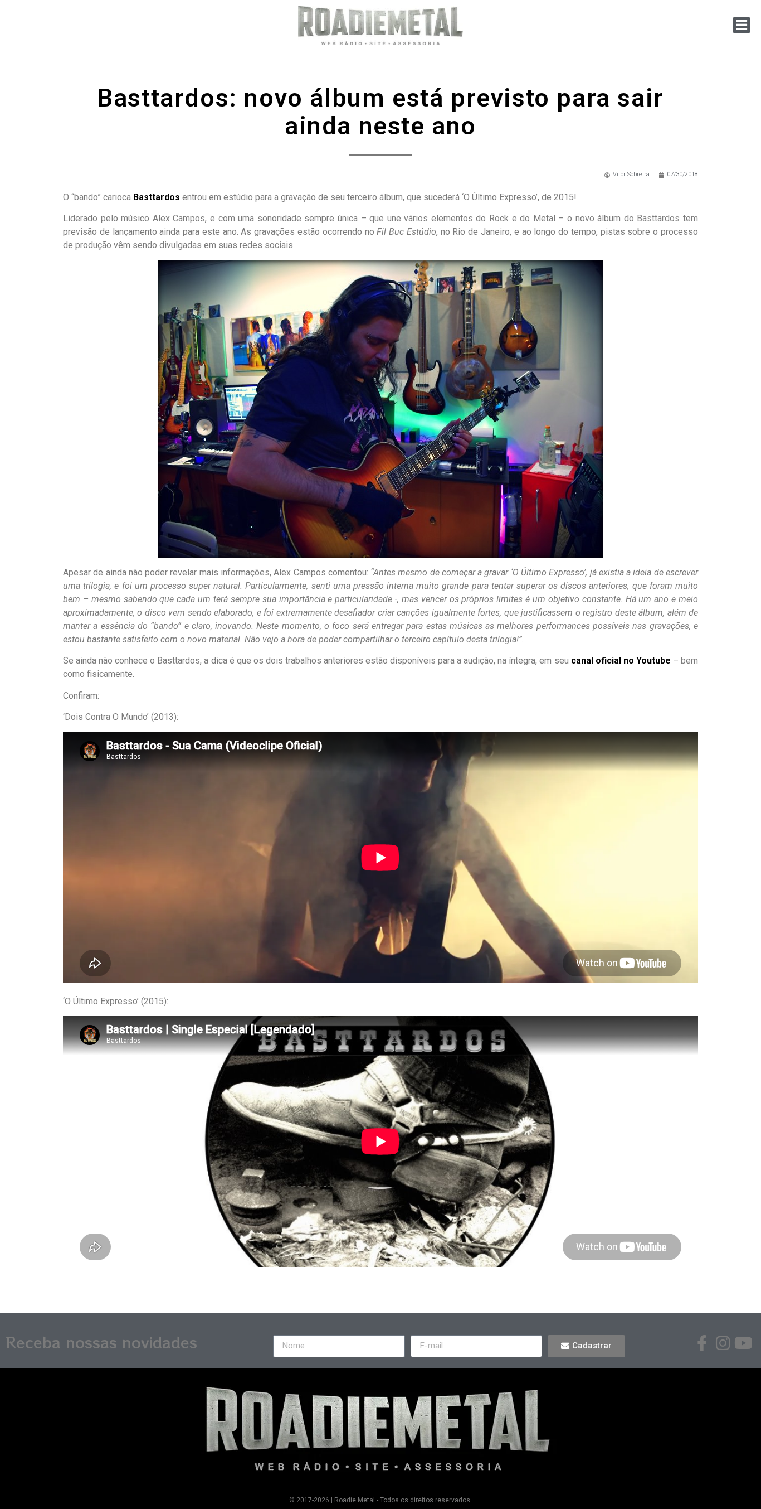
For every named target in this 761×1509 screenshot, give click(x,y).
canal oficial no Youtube (621, 660)
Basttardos (156, 197)
